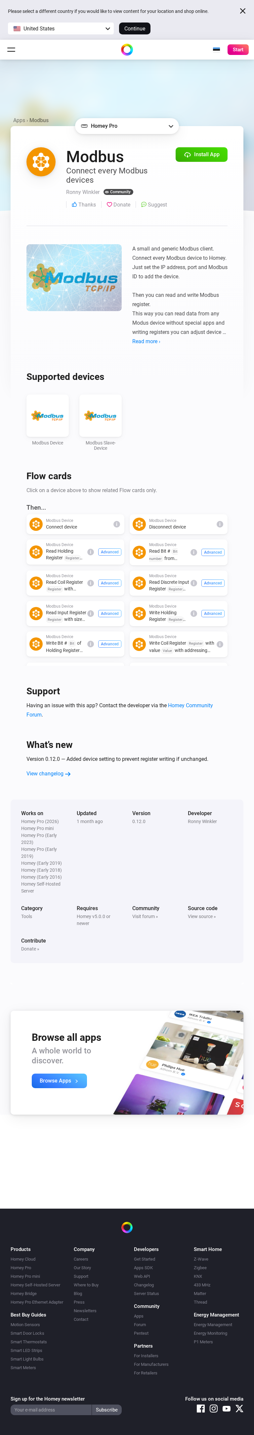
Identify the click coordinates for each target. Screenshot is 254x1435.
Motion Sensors (25, 1324)
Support (81, 1276)
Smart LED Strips (26, 1350)
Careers (81, 1259)
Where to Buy (86, 1284)
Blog (78, 1293)
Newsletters (85, 1310)
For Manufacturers (151, 1364)
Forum (140, 1324)
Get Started (144, 1259)
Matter (200, 1293)
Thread (200, 1302)
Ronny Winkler (202, 821)
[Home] (127, 50)
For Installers (146, 1355)
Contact (81, 1319)
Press (79, 1302)
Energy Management (213, 1324)
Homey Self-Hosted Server (35, 1284)
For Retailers (145, 1372)
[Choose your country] (216, 50)
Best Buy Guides (28, 1315)
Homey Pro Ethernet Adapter (37, 1302)
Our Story (82, 1267)
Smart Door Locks (27, 1333)
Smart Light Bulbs (27, 1359)
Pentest (141, 1333)
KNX (198, 1276)
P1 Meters (203, 1341)
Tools (26, 916)
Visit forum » (145, 916)
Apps (19, 120)
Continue (134, 28)
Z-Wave (201, 1259)
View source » (202, 916)
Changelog (144, 1284)
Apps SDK (143, 1267)
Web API (142, 1276)
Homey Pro (21, 1267)
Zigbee (200, 1267)
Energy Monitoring (210, 1333)
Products (21, 1249)
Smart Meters (23, 1367)
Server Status (146, 1293)
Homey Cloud (23, 1259)
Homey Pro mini (25, 1276)
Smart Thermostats (29, 1341)
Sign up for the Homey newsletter (48, 1399)
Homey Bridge (24, 1293)
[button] (61, 28)
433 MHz (202, 1284)
